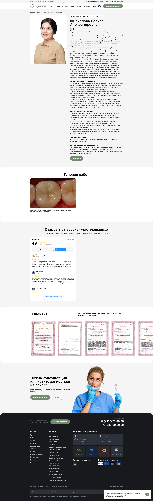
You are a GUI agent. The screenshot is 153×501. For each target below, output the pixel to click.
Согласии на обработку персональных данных (125, 495)
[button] (94, 1)
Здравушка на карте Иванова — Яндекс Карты (53, 299)
